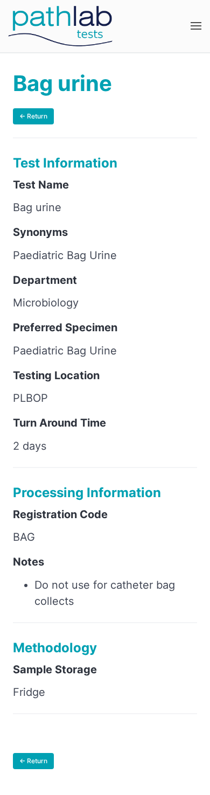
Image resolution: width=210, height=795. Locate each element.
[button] (196, 26)
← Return (33, 116)
